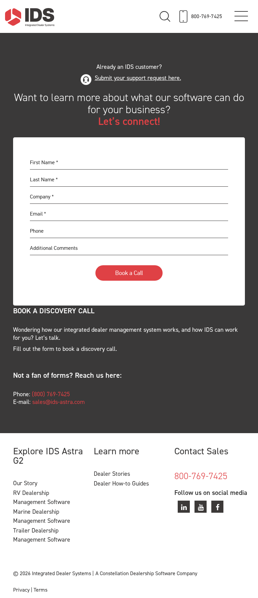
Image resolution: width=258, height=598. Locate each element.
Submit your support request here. (138, 78)
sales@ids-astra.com (58, 402)
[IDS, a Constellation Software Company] (29, 17)
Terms (40, 589)
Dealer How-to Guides (121, 483)
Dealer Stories (112, 474)
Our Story (25, 483)
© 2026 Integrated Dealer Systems (52, 573)
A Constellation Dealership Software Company (146, 573)
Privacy (21, 589)
